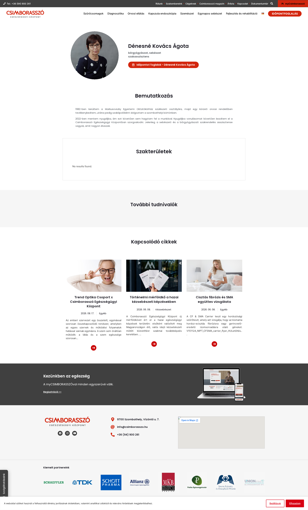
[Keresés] (271, 3)
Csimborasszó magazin (211, 3)
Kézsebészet (163, 309)
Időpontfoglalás (285, 13)
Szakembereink (174, 3)
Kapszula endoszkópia (162, 13)
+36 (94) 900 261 (128, 435)
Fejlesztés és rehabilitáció (241, 13)
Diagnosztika (115, 13)
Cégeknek (190, 3)
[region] (154, 503)
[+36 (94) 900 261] (113, 435)
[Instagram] (67, 433)
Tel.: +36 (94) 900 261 (19, 3)
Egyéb (102, 313)
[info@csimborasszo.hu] (113, 427)
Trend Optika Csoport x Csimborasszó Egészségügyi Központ (93, 301)
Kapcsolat (242, 3)
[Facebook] (60, 433)
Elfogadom (294, 503)
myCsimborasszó (295, 3)
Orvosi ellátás (136, 13)
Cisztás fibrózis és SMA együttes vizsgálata (214, 299)
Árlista (230, 3)
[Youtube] (74, 433)
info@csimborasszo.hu (132, 427)
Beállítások (275, 503)
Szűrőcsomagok (93, 13)
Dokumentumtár (259, 3)
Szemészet (187, 13)
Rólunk (159, 3)
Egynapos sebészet (210, 13)
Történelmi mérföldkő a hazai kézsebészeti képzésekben (154, 299)
